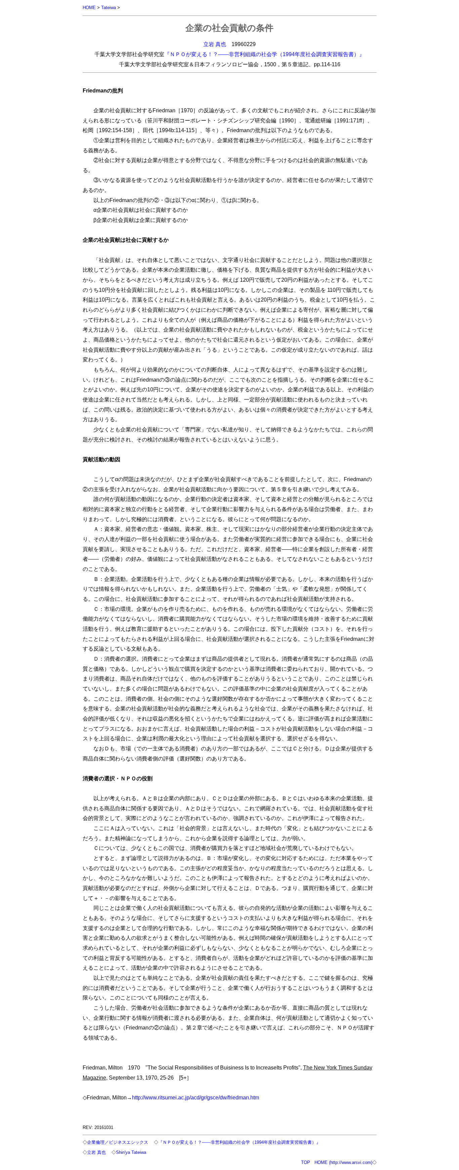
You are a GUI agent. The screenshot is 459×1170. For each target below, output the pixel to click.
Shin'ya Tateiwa (131, 1152)
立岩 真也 (214, 44)
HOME (89, 7)
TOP (305, 1162)
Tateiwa (108, 7)
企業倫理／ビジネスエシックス (117, 1142)
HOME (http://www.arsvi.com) (343, 1162)
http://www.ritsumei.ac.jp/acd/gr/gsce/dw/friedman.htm (195, 1097)
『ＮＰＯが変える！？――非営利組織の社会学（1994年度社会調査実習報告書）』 (264, 54)
